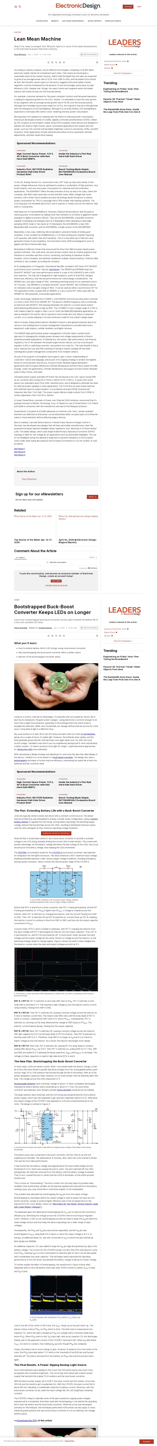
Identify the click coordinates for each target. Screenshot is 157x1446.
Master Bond (109, 65)
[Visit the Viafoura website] (92, 568)
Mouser (107, 68)
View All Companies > (123, 73)
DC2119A (22, 861)
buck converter (64, 1107)
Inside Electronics (113, 21)
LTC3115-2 (57, 861)
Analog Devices (45, 628)
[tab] (20, 557)
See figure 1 (19, 449)
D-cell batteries (88, 734)
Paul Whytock (20, 54)
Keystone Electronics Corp (115, 61)
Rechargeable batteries (24, 1101)
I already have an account (56, 585)
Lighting (17, 32)
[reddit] (60, 62)
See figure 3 (19, 455)
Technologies (42, 21)
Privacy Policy (69, 1441)
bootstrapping (20, 765)
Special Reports (95, 21)
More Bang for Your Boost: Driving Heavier (72, 1229)
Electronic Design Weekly (73, 21)
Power (16, 600)
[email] (64, 62)
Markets (55, 21)
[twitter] (56, 62)
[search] (19, 6)
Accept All (146, 1441)
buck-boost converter (63, 762)
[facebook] (48, 62)
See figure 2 (19, 452)
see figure (54, 269)
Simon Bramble (20, 628)
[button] (15, 6)
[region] (56, 563)
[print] (97, 62)
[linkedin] (52, 62)
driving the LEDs (24, 749)
